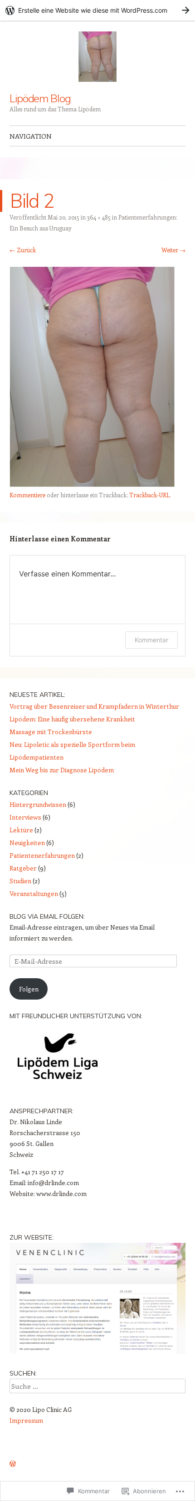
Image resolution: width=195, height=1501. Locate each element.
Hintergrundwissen (38, 804)
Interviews (25, 817)
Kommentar (151, 640)
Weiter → (173, 250)
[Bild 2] (92, 484)
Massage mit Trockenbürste (51, 731)
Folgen (29, 989)
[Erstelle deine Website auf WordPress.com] (97, 10)
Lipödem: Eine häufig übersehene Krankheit (72, 719)
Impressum (26, 1420)
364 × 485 (99, 217)
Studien (20, 880)
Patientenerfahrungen (42, 855)
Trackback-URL (149, 495)
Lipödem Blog (40, 98)
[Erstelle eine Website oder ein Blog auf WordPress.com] (13, 1464)
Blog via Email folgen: (47, 916)
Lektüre (21, 830)
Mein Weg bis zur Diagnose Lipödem (62, 770)
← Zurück (23, 250)
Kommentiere (27, 495)
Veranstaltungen (34, 893)
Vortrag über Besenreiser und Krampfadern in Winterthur (94, 706)
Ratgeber (23, 868)
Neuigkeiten (27, 842)
